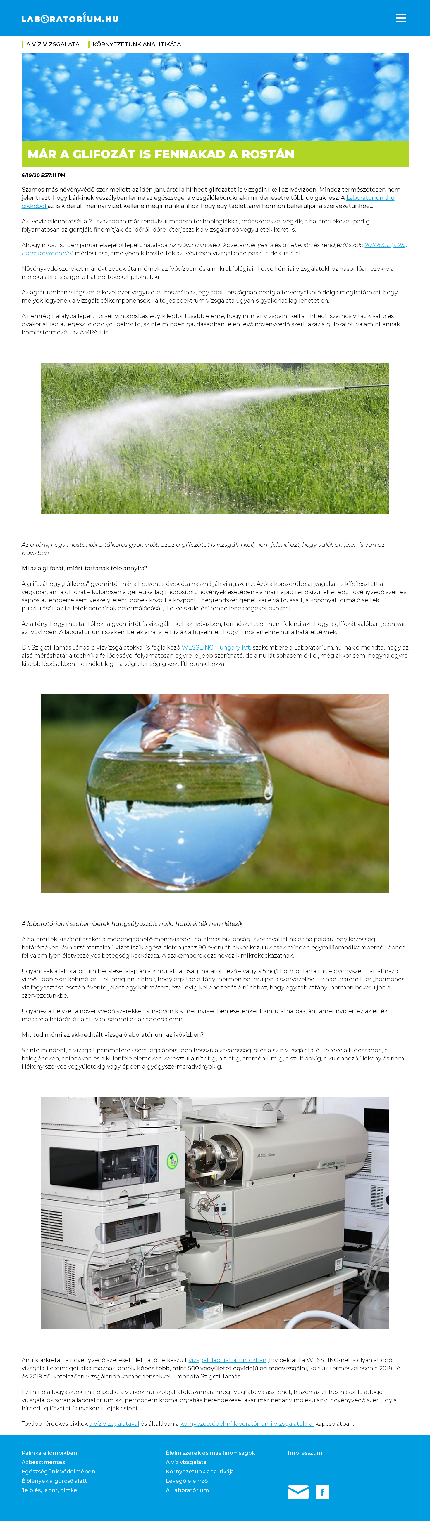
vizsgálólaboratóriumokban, (229, 1360)
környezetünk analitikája (137, 44)
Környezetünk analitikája (200, 1471)
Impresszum (305, 1453)
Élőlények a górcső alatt (54, 1481)
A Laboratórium (187, 1490)
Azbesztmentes (43, 1462)
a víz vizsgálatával (114, 1423)
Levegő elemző (187, 1481)
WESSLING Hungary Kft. (217, 647)
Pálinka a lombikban (49, 1453)
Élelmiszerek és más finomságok (210, 1453)
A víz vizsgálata (186, 1462)
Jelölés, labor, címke (49, 1490)
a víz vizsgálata (53, 44)
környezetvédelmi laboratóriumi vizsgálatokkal (247, 1423)
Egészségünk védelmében (58, 1471)
